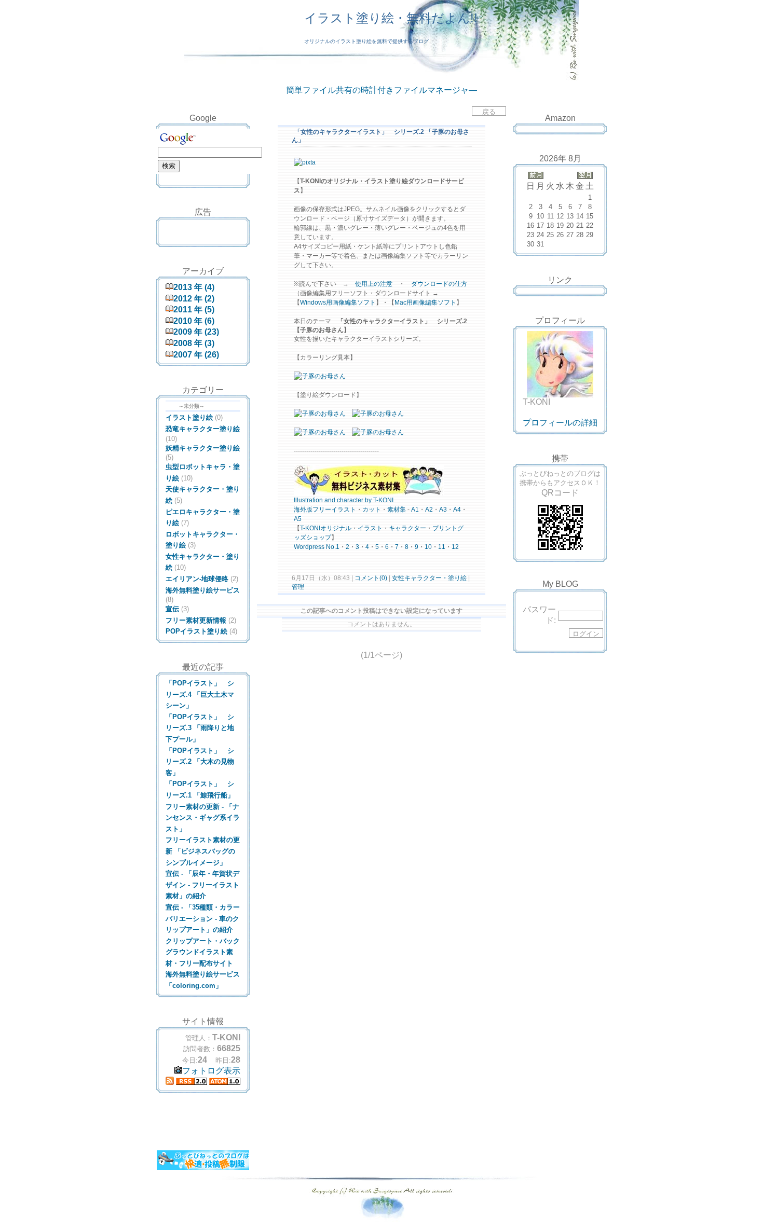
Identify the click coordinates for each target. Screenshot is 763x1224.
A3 (443, 509)
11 (441, 547)
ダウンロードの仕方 (439, 283)
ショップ (318, 537)
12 (455, 547)
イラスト (343, 509)
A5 (298, 518)
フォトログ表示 (211, 1070)
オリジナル (335, 528)
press (316, 547)
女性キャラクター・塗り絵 (429, 578)
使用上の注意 (373, 283)
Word (301, 547)
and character (343, 500)
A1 (415, 509)
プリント (444, 528)
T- (302, 528)
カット (371, 509)
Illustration (308, 500)
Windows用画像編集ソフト (338, 302)
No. (331, 547)
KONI (312, 528)
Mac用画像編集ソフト (425, 302)
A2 (429, 509)
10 (428, 547)
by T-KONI (379, 500)
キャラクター (407, 528)
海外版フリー (312, 509)
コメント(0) (370, 578)
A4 (457, 509)
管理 (298, 586)
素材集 (396, 509)
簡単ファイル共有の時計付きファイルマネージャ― (381, 90)
